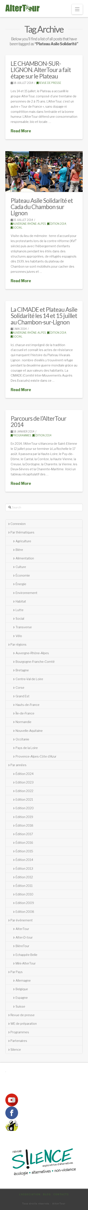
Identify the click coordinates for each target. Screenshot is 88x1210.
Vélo (19, 636)
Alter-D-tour (24, 937)
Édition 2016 (24, 842)
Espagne (22, 997)
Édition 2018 (24, 825)
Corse (20, 687)
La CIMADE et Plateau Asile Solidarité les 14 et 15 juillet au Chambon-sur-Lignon (44, 316)
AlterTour (22, 929)
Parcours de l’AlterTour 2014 (38, 421)
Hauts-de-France (28, 705)
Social (17, 227)
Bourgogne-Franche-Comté (35, 661)
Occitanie (22, 739)
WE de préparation (23, 1023)
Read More (21, 131)
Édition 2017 (24, 834)
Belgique (22, 989)
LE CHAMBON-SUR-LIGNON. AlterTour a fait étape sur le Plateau (41, 70)
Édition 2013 (24, 868)
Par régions (18, 644)
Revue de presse (49, 82)
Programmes (22, 435)
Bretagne (22, 670)
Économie (23, 575)
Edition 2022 (24, 791)
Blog (47, 1194)
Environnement (26, 593)
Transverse (24, 627)
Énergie (21, 584)
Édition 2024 (25, 774)
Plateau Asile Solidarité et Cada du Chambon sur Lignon (42, 207)
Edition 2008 (25, 911)
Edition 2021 (24, 799)
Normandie (23, 722)
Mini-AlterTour (26, 963)
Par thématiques (22, 532)
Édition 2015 (24, 851)
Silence (15, 1049)
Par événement (21, 920)
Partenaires (18, 1041)
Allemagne (23, 980)
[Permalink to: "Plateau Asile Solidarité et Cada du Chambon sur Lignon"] (44, 171)
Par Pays (16, 972)
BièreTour (22, 946)
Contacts (61, 1194)
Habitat (21, 601)
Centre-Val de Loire (29, 679)
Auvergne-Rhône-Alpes (29, 223)
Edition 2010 (24, 894)
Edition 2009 (25, 903)
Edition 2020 (25, 808)
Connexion (18, 524)
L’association (30, 1194)
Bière (19, 550)
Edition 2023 (25, 782)
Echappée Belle (26, 955)
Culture (21, 567)
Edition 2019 (24, 817)
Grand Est (22, 696)
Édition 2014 (57, 223)
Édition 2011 (24, 886)
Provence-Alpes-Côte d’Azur (36, 756)
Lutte (19, 610)
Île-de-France (25, 713)
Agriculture (23, 541)
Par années (18, 765)
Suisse (20, 1006)
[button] (77, 9)
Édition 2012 (24, 877)
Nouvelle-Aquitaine (29, 730)
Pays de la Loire (27, 748)
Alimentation (25, 558)
